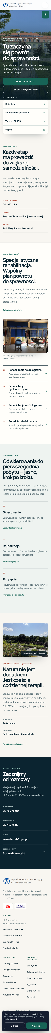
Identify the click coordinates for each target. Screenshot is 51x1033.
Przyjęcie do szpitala (11, 969)
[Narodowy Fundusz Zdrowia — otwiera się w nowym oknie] (20, 906)
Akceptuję (37, 1025)
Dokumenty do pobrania (13, 988)
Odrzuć (14, 1025)
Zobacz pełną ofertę (13, 310)
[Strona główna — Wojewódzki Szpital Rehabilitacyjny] (18, 5)
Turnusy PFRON (9, 982)
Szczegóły (14, 1019)
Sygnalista (31, 984)
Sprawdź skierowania (12, 528)
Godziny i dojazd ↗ (11, 948)
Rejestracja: (13, 935)
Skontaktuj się (9, 561)
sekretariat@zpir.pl (11, 942)
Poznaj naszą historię (13, 743)
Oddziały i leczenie (10, 963)
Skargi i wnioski (33, 990)
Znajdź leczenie (23, 81)
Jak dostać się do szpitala (25, 89)
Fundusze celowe (34, 978)
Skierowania (8, 976)
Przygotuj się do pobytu (13, 595)
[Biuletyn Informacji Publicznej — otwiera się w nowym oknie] (8, 906)
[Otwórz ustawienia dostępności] (45, 14)
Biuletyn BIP (32, 966)
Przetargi (31, 998)
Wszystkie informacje (11, 994)
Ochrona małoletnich (36, 972)
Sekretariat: (13, 929)
